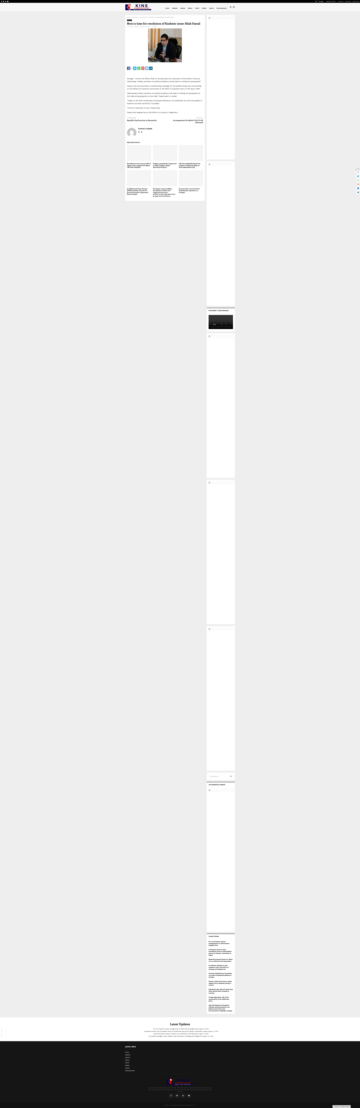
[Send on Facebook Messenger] (146, 68)
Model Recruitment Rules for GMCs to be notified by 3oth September (176, 1034)
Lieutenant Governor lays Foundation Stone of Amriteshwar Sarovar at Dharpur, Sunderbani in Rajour (176, 1031)
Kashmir (175, 8)
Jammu (182, 8)
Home (167, 8)
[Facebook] (171, 1096)
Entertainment (222, 8)
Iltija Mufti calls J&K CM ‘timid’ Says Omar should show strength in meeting (221, 991)
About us (340, 1)
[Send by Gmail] (142, 68)
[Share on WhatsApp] (138, 68)
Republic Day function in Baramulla (142, 120)
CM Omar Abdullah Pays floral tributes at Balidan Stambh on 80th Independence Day (189, 165)
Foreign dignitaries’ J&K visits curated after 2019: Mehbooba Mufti (219, 999)
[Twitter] (177, 1096)
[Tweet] (134, 68)
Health (204, 8)
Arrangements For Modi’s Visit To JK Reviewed (188, 121)
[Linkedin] (183, 1096)
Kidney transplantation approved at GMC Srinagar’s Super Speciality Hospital (164, 165)
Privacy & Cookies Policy (341, 1106)
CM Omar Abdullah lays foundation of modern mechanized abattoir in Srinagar (220, 975)
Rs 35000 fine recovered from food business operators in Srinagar (189, 190)
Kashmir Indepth (133, 26)
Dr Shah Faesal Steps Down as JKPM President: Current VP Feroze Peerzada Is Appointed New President (137, 191)
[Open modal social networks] (151, 68)
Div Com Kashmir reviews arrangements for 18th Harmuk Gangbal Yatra (219, 943)
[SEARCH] (231, 776)
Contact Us (348, 1)
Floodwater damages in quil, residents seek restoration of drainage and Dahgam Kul (219, 967)
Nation (190, 8)
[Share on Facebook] (128, 68)
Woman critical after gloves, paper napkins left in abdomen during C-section (220, 983)
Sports (211, 8)
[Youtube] (189, 1096)
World (197, 8)
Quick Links (356, 1)
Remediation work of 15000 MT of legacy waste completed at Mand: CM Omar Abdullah (139, 165)
